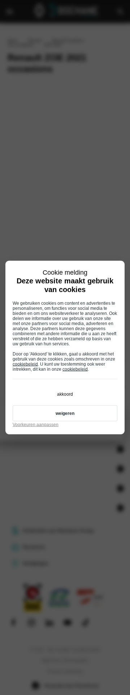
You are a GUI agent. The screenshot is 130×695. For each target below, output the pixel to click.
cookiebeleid (25, 364)
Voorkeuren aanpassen (35, 424)
